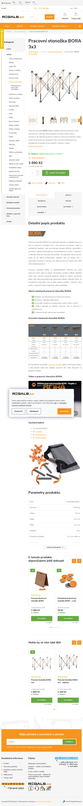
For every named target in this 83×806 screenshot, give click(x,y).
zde (55, 403)
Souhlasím (64, 411)
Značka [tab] (41, 207)
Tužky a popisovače (15, 59)
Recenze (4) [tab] (42, 201)
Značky (8, 222)
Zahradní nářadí (14, 141)
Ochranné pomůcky (13, 208)
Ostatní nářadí (13, 185)
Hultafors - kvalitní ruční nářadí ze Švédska (39, 768)
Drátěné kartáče (14, 171)
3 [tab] (55, 627)
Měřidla (11, 63)
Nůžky (11, 117)
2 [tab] (53, 627)
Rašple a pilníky (14, 125)
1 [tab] (51, 627)
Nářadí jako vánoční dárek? (37, 764)
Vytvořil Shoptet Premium (74, 802)
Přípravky (12, 145)
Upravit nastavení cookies (43, 802)
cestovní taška (40, 438)
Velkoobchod (8, 775)
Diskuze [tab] (68, 201)
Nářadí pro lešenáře (15, 181)
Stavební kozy (13, 74)
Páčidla (11, 148)
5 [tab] (58, 627)
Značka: (33, 54)
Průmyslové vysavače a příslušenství (16, 176)
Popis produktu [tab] (41, 195)
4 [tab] (56, 627)
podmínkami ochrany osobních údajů (39, 747)
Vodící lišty (12, 66)
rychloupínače (40, 435)
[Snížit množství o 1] (37, 174)
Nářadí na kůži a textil (16, 164)
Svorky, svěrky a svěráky (36, 772)
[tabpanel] (42, 595)
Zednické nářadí (14, 160)
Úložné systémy (14, 98)
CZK (75, 8)
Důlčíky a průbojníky (15, 152)
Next (79, 561)
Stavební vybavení (12, 197)
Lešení (8, 49)
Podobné (40, 212)
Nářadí (9, 54)
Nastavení (18, 411)
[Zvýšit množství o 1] (37, 171)
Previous (74, 561)
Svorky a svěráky (14, 70)
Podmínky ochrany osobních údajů (13, 771)
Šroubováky (13, 133)
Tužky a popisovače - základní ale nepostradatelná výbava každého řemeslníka (39, 776)
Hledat (49, 17)
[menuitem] (7, 26)
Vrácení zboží (8, 778)
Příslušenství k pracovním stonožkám (16, 87)
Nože (10, 114)
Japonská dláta (14, 106)
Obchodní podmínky (10, 767)
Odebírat (69, 742)
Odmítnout (34, 411)
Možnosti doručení (38, 158)
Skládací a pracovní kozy (13, 215)
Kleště (11, 137)
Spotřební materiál (12, 203)
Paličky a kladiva (14, 129)
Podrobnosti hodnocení (55, 52)
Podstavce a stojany (15, 94)
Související (67, 207)
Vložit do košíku (57, 173)
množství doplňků (54, 364)
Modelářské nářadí (15, 168)
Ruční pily (12, 102)
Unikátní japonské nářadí (15, 190)
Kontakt (3, 8)
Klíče (10, 156)
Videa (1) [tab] (68, 195)
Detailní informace (35, 146)
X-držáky (38, 431)
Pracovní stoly (13, 78)
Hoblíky (11, 110)
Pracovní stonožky (15, 82)
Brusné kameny (14, 121)
